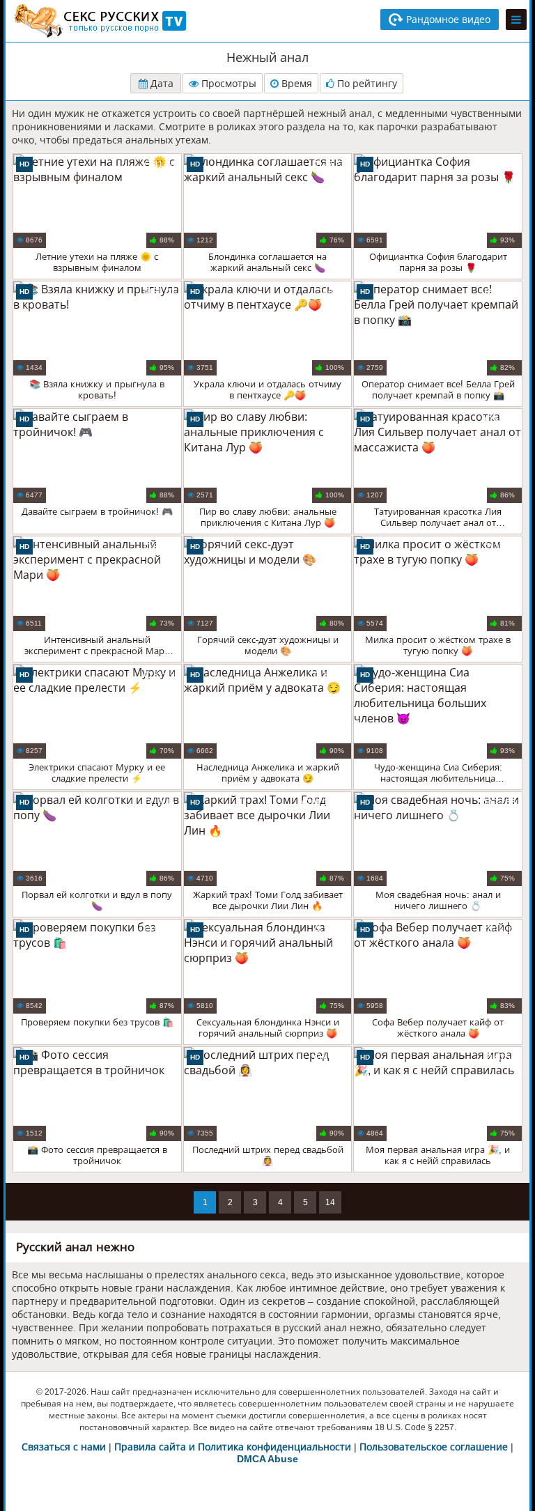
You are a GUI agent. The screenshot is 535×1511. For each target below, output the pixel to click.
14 (330, 1202)
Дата (160, 83)
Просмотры (227, 83)
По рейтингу (365, 83)
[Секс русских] (99, 20)
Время (295, 83)
